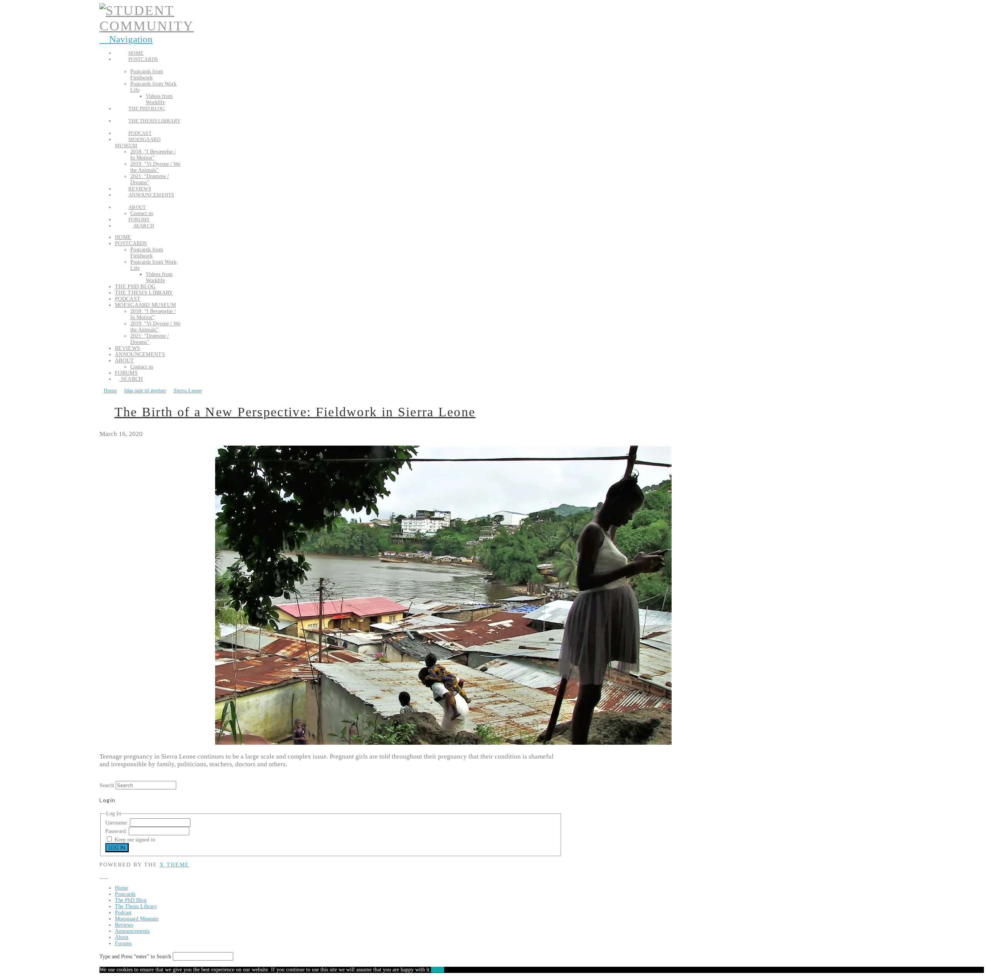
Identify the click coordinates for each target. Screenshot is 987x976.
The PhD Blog (131, 900)
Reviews (124, 925)
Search (106, 785)
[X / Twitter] (106, 876)
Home (121, 888)
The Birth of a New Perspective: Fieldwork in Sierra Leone (295, 412)
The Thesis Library (136, 906)
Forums (123, 943)
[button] (126, 39)
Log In (117, 848)
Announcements (132, 931)
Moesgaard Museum (136, 919)
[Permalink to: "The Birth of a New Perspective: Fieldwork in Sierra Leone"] (443, 743)
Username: (117, 823)
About (121, 937)
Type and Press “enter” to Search (135, 956)
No (441, 970)
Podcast (123, 912)
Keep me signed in (135, 840)
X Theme (174, 865)
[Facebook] (101, 876)
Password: (117, 831)
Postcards (125, 894)
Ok (434, 970)
